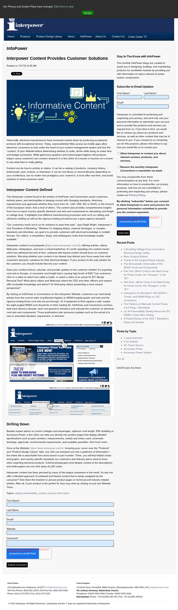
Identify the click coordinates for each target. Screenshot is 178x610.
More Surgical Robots (136, 256)
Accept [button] (87, 13)
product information (58, 493)
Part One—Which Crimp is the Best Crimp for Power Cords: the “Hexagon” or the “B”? (147, 286)
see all (120, 358)
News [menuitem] (71, 36)
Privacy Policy (137, 195)
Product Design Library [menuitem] (49, 36)
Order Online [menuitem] (135, 36)
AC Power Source (133, 345)
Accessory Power (133, 348)
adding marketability (26, 493)
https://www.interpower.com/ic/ (62, 245)
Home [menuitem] (10, 36)
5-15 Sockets (131, 341)
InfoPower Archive (129, 367)
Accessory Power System (138, 352)
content (42, 493)
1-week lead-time (133, 337)
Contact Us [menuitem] (118, 36)
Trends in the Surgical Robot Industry (144, 260)
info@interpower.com (57, 587)
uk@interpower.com (159, 587)
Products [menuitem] (25, 36)
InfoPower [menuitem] (86, 36)
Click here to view (63, 6)
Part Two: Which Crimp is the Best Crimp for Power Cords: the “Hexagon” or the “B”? (146, 275)
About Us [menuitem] (100, 36)
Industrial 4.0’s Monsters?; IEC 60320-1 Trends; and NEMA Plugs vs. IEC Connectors (145, 297)
